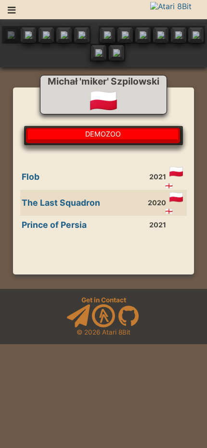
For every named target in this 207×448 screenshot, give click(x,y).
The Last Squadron (61, 203)
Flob (30, 177)
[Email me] (78, 325)
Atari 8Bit (116, 332)
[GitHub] (128, 325)
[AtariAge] (103, 325)
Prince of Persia (54, 225)
